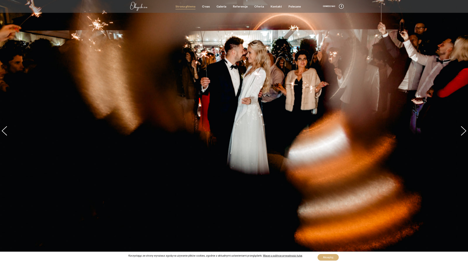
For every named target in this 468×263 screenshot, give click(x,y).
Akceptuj (328, 257)
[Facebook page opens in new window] (341, 6)
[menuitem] (185, 6)
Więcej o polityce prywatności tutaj (282, 255)
